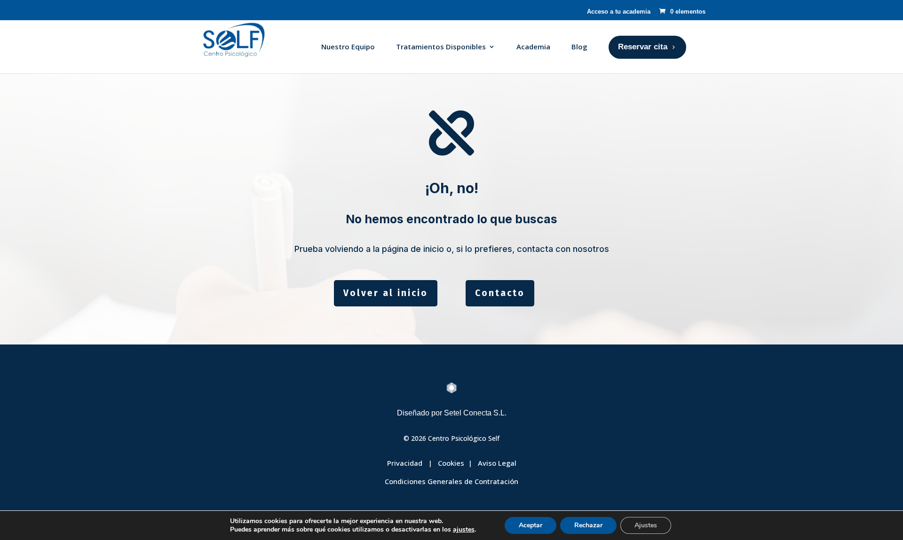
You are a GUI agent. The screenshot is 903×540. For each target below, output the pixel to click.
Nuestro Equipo (348, 46)
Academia (533, 46)
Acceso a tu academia (618, 11)
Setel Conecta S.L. (475, 413)
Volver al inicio (385, 293)
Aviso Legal (497, 463)
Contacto (500, 293)
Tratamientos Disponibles (441, 46)
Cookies (451, 463)
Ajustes (645, 525)
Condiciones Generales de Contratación (451, 481)
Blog (579, 46)
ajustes (464, 529)
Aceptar (530, 525)
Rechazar (588, 525)
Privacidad (405, 463)
